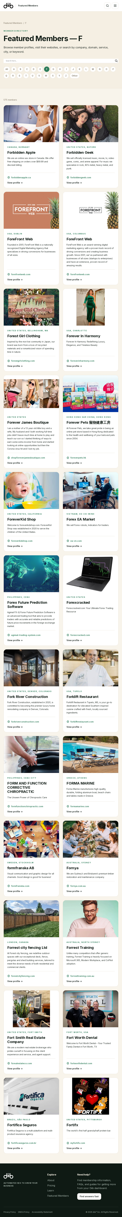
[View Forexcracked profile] (90, 573)
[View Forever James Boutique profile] (31, 393)
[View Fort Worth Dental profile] (90, 1008)
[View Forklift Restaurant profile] (90, 667)
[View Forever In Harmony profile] (90, 307)
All (7, 69)
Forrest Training (80, 947)
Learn (50, 1190)
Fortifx (72, 1125)
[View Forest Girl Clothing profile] (31, 307)
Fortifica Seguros (22, 1125)
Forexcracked (78, 602)
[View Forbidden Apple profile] (31, 123)
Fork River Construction (27, 697)
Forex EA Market (81, 519)
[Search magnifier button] (116, 61)
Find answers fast (89, 1196)
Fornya (73, 868)
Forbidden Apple (21, 152)
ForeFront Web (20, 239)
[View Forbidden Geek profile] (90, 123)
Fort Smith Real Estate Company (26, 1039)
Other (75, 75)
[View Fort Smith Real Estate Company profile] (31, 1008)
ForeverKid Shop (21, 519)
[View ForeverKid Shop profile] (31, 490)
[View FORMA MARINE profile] (90, 754)
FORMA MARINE (81, 783)
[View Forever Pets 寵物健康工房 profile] (90, 393)
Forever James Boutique (28, 422)
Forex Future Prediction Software (27, 604)
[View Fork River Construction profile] (31, 667)
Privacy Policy (10, 1212)
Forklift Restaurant (82, 697)
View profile (15, 182)
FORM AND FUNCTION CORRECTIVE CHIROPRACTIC (27, 787)
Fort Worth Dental (82, 1037)
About (50, 1180)
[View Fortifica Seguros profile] (31, 1096)
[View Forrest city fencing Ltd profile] (31, 918)
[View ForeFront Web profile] (31, 210)
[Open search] (107, 5)
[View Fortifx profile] (90, 1096)
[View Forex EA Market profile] (90, 490)
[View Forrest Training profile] (90, 918)
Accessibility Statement (42, 1212)
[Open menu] (115, 5)
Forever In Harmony (83, 336)
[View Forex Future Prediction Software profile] (31, 573)
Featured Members (28, 5)
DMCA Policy (23, 1212)
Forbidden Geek (80, 152)
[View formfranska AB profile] (31, 839)
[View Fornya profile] (90, 839)
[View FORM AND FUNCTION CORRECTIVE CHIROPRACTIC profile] (31, 754)
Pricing (51, 1185)
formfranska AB (20, 868)
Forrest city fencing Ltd (27, 947)
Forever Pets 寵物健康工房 (88, 422)
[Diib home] (8, 5)
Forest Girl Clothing (23, 336)
